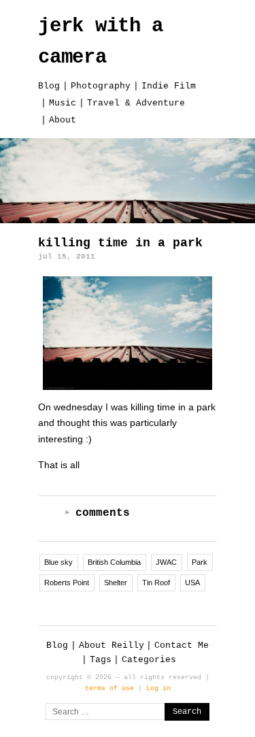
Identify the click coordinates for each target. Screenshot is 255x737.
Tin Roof (156, 582)
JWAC (166, 562)
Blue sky (58, 562)
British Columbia (114, 562)
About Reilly (111, 645)
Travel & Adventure (136, 103)
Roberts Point (66, 582)
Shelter (115, 582)
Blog (49, 86)
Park (199, 562)
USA (192, 582)
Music (62, 103)
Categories (149, 660)
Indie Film (168, 86)
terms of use (109, 688)
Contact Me (181, 645)
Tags (101, 660)
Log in (158, 688)
